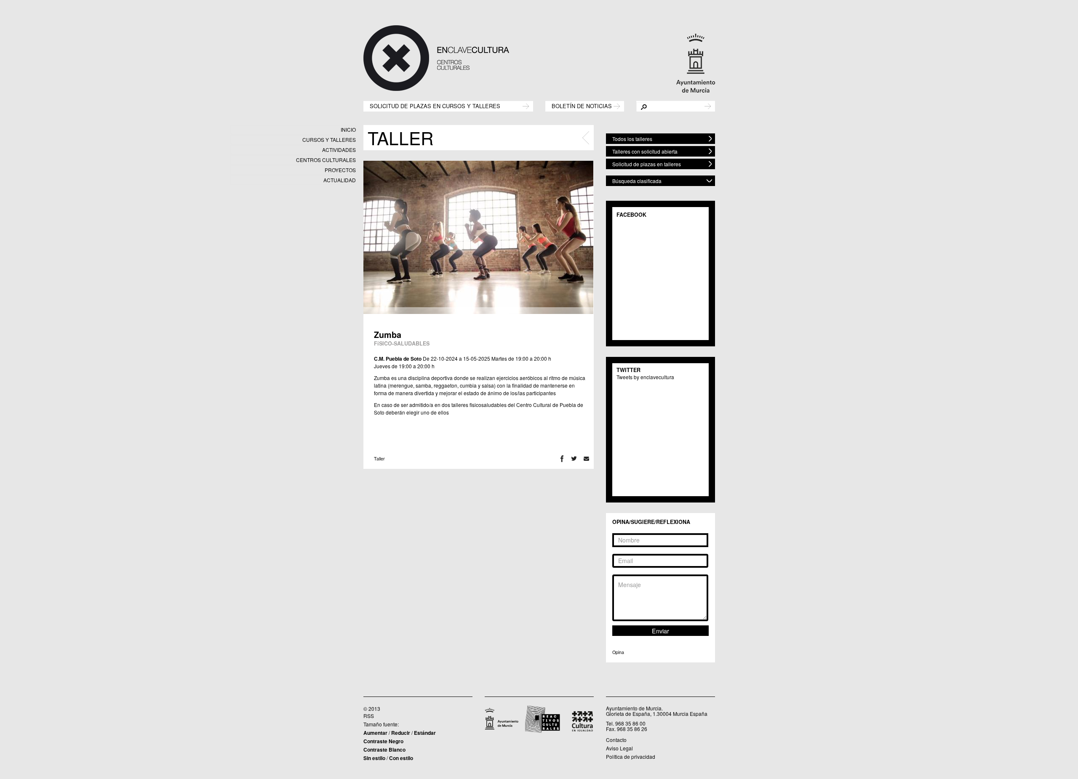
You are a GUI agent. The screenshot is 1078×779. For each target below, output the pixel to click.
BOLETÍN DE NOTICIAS (582, 105)
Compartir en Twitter (574, 458)
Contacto (616, 739)
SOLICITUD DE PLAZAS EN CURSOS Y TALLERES (435, 105)
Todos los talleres (632, 139)
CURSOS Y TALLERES (329, 139)
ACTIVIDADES (339, 149)
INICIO (348, 129)
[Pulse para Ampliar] (478, 237)
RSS (368, 715)
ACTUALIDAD (339, 179)
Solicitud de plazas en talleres (646, 164)
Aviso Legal (619, 748)
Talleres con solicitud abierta (645, 151)
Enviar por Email (586, 458)
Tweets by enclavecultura (645, 376)
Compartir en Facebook (562, 458)
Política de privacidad (630, 756)
